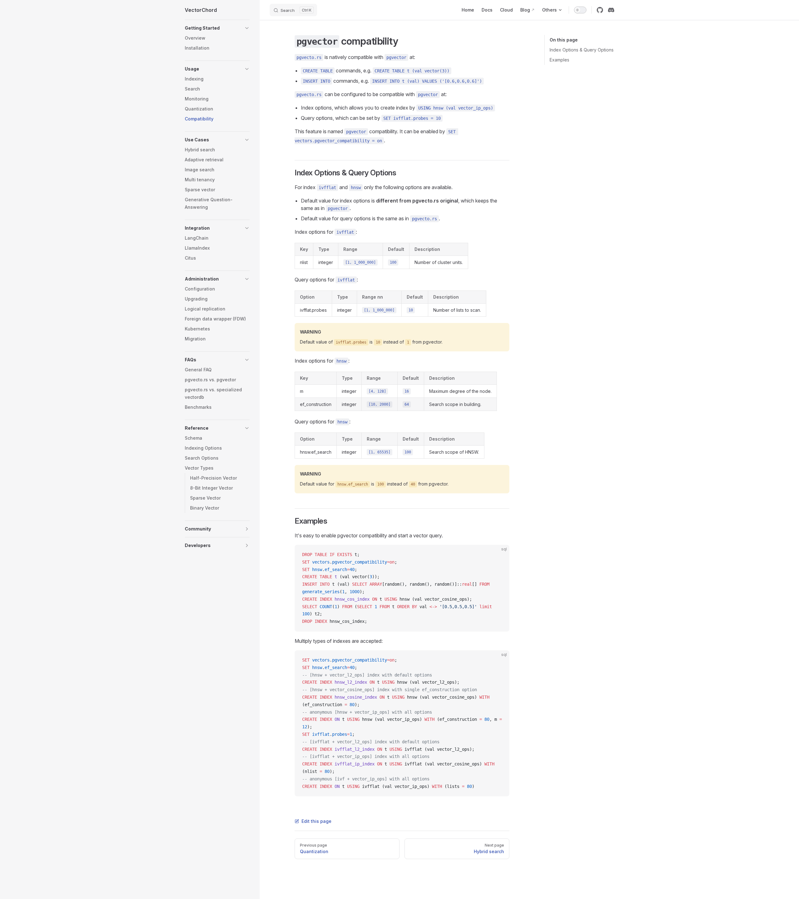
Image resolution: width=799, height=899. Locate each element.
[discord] (611, 10)
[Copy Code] (499, 555)
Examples (559, 59)
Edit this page (316, 821)
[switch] (580, 10)
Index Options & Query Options (582, 49)
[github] (599, 10)
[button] (217, 28)
